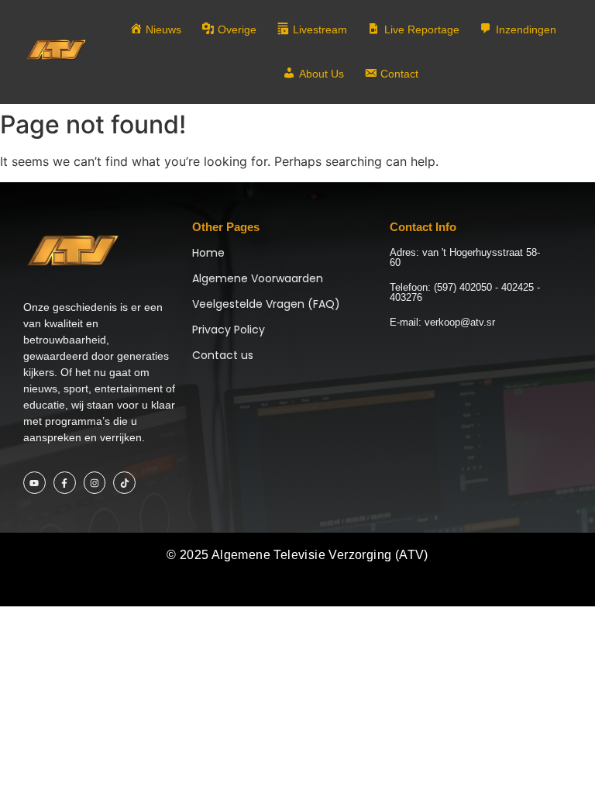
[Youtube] (34, 482)
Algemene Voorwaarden (257, 278)
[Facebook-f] (64, 482)
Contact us (222, 355)
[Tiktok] (124, 482)
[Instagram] (95, 482)
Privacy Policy (228, 329)
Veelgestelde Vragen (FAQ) (266, 304)
